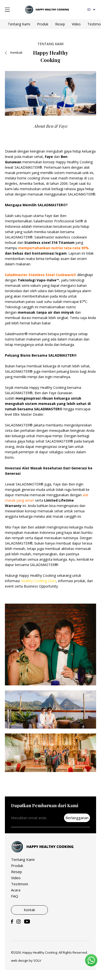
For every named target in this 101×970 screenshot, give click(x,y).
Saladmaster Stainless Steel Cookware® (40, 274)
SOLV (37, 960)
